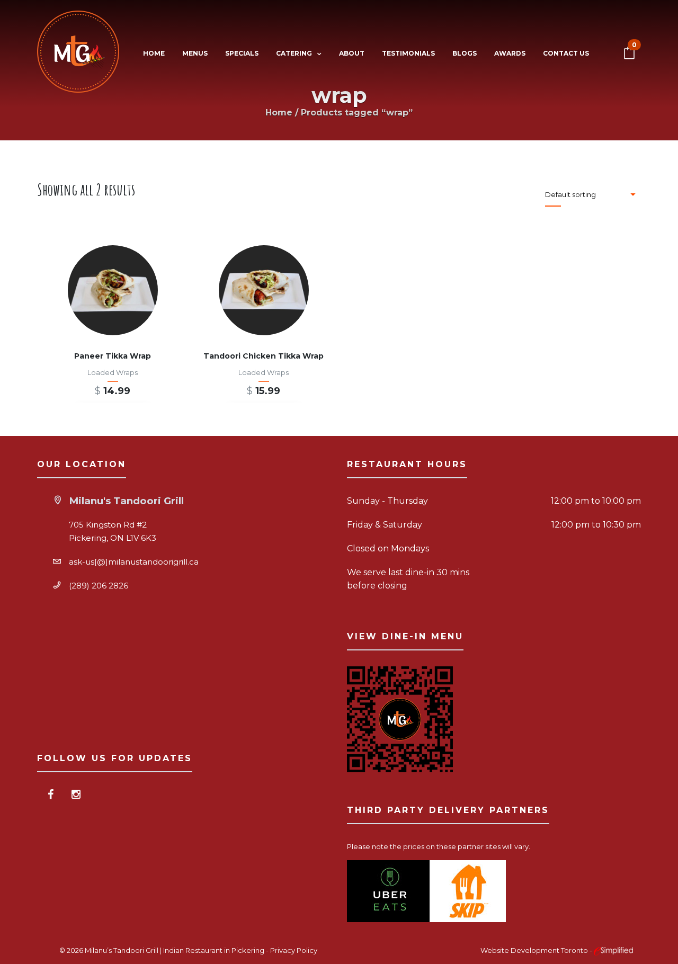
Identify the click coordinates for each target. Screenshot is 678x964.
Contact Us (566, 53)
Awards (509, 53)
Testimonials (408, 53)
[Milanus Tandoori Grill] (78, 54)
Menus (195, 53)
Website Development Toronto (535, 950)
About (351, 53)
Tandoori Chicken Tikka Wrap (263, 356)
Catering (294, 53)
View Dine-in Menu (405, 636)
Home (154, 53)
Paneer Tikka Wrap (112, 356)
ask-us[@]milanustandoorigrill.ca (134, 562)
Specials (241, 53)
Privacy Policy (293, 950)
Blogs (464, 53)
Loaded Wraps (112, 372)
